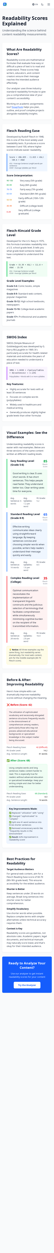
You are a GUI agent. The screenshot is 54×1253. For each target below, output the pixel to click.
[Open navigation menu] (49, 4)
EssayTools (17, 107)
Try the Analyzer (27, 985)
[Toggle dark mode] (42, 4)
